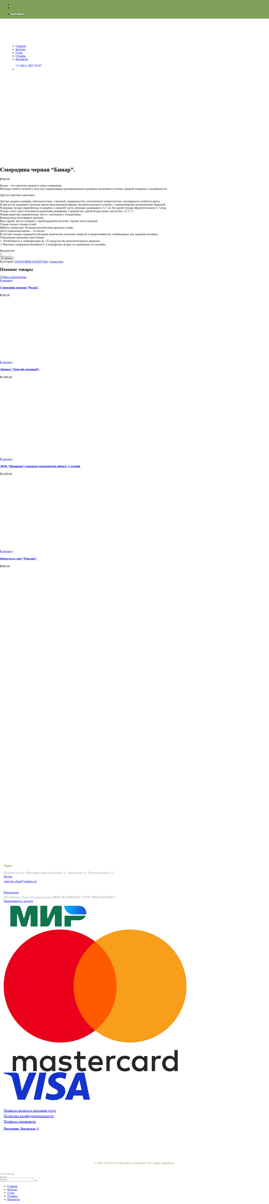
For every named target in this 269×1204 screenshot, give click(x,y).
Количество (7, 250)
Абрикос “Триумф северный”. (20, 369)
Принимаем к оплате (18, 901)
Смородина (56, 261)
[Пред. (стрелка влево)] (1, 1177)
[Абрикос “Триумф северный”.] (44, 358)
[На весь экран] (8, 1173)
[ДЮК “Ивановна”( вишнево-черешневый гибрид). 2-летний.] (62, 455)
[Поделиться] (5, 1173)
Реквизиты (11, 892)
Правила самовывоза (20, 1121)
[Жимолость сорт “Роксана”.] (36, 548)
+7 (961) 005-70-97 (29, 65)
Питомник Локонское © (21, 1128)
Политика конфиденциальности (29, 1116)
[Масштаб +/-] (12, 1173)
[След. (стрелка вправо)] (5, 1177)
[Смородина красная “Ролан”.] (13, 277)
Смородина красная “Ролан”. (19, 287)
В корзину (6, 258)
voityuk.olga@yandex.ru (20, 881)
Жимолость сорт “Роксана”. (18, 558)
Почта (8, 876)
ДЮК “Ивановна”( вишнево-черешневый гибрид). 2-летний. (40, 466)
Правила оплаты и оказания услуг (30, 1110)
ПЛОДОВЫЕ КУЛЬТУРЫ (31, 261)
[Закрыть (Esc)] (1, 1173)
